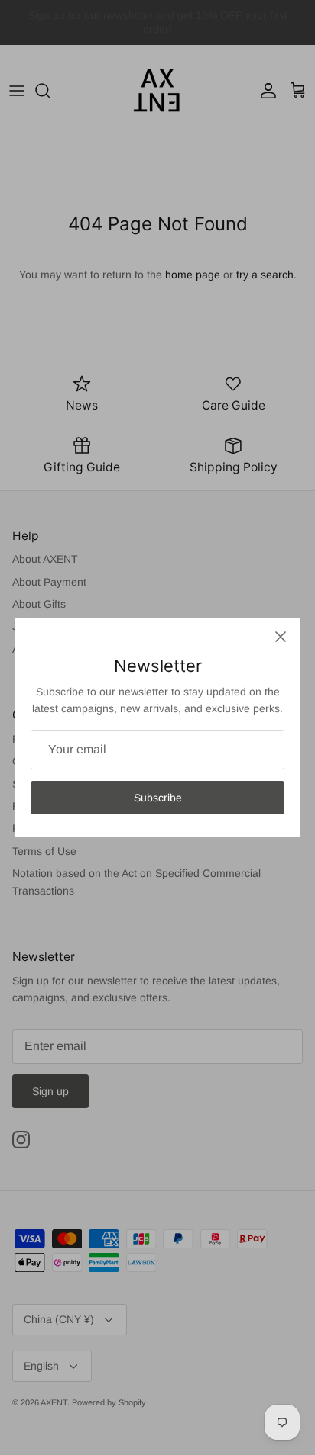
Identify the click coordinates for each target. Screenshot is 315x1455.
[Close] (280, 637)
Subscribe (158, 798)
